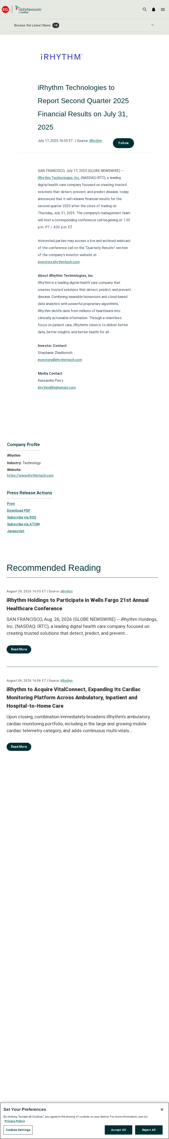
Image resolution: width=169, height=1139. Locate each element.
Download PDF (18, 510)
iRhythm (95, 141)
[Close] (162, 1109)
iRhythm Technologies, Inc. (59, 178)
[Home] (21, 9)
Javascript (15, 531)
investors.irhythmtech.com (59, 262)
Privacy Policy (15, 1121)
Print (11, 504)
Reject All (149, 1130)
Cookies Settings (18, 1130)
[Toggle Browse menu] (152, 25)
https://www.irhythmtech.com (30, 475)
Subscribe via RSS (21, 517)
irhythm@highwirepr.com (57, 387)
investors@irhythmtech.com (60, 360)
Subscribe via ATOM (23, 524)
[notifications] (153, 9)
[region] (84, 1120)
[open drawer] (162, 9)
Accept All (118, 1130)
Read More (19, 649)
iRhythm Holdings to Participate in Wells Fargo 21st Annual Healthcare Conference (78, 604)
